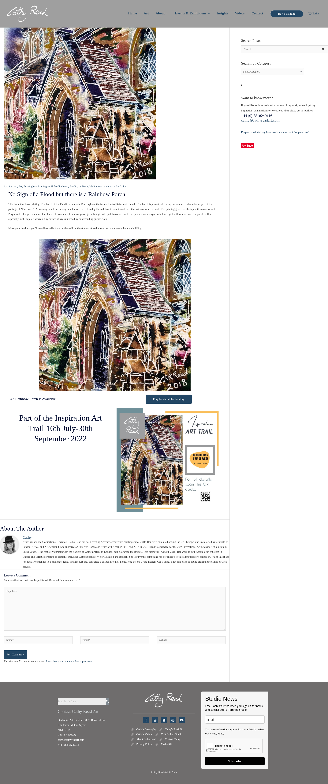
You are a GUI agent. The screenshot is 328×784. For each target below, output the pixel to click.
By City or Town (79, 186)
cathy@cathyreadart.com (260, 120)
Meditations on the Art (101, 186)
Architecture (10, 186)
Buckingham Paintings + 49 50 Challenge (46, 186)
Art (20, 186)
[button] (166, 13)
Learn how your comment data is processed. (69, 661)
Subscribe (234, 761)
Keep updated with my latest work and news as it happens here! (275, 132)
